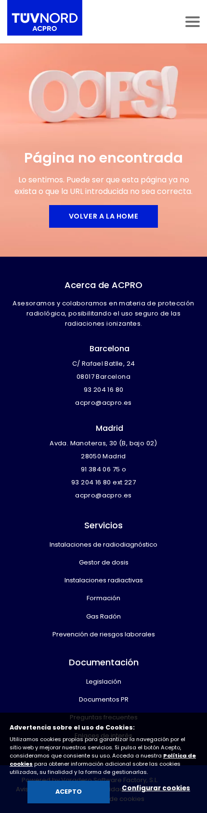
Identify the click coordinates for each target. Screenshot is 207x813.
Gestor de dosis (104, 562)
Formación (103, 598)
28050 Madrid (103, 456)
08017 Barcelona (103, 376)
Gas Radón (103, 616)
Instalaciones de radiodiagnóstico (103, 544)
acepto (68, 791)
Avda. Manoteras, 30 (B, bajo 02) (103, 443)
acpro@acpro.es (103, 402)
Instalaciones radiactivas (104, 580)
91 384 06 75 (100, 469)
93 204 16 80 (104, 389)
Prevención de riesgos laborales (103, 634)
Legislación (103, 681)
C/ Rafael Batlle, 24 (103, 363)
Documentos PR (104, 699)
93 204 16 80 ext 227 (103, 482)
